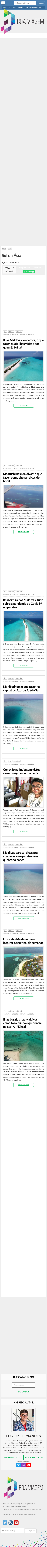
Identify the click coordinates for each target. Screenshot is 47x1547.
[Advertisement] (23, 302)
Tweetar (37, 267)
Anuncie (21, 7)
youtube (28, 1465)
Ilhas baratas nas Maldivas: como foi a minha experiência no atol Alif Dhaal (22, 1022)
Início (4, 248)
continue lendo (23, 405)
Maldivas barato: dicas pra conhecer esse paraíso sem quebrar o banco (20, 856)
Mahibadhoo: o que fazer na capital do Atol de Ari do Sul (21, 688)
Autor (5, 1514)
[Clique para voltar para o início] (24, 1498)
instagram (23, 1465)
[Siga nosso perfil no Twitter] (5, 1524)
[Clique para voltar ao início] (23, 21)
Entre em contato (13, 1457)
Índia (9, 761)
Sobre (5, 7)
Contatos (12, 7)
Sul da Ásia (19, 332)
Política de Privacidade (33, 7)
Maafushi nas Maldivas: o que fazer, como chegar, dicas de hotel (22, 477)
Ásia (10, 248)
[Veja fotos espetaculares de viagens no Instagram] (11, 1524)
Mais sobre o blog (34, 1457)
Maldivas (11, 332)
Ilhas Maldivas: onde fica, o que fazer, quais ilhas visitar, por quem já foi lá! (23, 343)
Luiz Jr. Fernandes (33, 1509)
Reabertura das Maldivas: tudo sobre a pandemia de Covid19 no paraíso (23, 603)
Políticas (32, 1514)
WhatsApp (30, 271)
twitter (18, 1465)
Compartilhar (24, 267)
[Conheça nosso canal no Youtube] (16, 1524)
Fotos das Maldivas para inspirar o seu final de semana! (23, 940)
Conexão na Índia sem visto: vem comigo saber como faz (21, 771)
